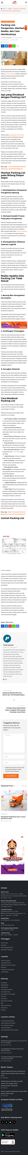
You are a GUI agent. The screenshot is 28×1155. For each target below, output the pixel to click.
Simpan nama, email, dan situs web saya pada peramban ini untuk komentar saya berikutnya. (14, 769)
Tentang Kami (4, 985)
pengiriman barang (9, 74)
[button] (22, 785)
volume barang (16, 452)
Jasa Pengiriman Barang (7, 1021)
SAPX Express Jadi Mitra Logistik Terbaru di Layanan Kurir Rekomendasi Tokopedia (12, 1083)
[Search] (26, 2)
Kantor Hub (4, 998)
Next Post (21, 705)
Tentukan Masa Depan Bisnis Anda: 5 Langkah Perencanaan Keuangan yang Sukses (15, 710)
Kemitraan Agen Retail (7, 947)
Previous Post (8, 690)
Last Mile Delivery (6, 963)
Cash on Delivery (5, 960)
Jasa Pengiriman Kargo (7, 1025)
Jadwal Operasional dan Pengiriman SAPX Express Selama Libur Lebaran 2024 (13, 1073)
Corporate (3, 945)
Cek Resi (3, 996)
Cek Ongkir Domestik (6, 989)
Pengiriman (4, 814)
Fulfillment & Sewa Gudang (8, 965)
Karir (2, 1003)
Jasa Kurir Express (6, 1027)
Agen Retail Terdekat (6, 949)
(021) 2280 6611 (5, 920)
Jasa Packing (4, 972)
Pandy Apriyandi (6, 37)
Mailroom (3, 967)
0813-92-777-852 (13, 911)
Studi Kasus (4, 1007)
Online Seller (4, 943)
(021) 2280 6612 (15, 920)
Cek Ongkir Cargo (5, 992)
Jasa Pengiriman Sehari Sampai (9, 1030)
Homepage (4, 982)
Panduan (3, 1010)
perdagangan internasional (16, 135)
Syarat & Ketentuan (6, 1005)
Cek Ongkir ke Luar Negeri (8, 994)
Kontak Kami (4, 987)
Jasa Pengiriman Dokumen (8, 1023)
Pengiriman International (7, 969)
